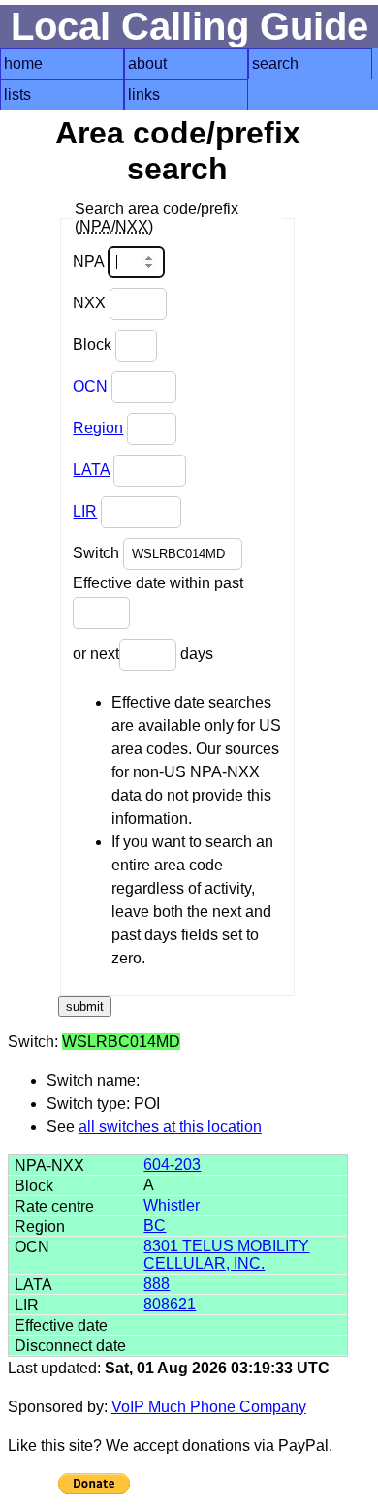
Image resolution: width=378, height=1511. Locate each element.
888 (156, 1283)
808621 (169, 1304)
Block (94, 344)
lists (17, 94)
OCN (90, 386)
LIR (85, 511)
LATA (91, 469)
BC (154, 1225)
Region (98, 428)
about (147, 63)
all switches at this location (170, 1126)
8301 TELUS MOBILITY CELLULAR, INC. (226, 1255)
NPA (90, 261)
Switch (98, 553)
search (275, 63)
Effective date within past (158, 583)
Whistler (171, 1205)
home (23, 63)
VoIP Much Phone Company (208, 1407)
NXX (91, 303)
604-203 (172, 1164)
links (144, 94)
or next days (143, 653)
